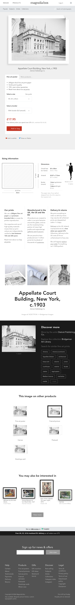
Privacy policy (63, 574)
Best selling (49, 569)
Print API (60, 594)
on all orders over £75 (37, 533)
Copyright (62, 584)
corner (66, 362)
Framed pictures (24, 571)
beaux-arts (46, 362)
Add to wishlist (12, 138)
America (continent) (59, 352)
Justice (45, 371)
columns (56, 362)
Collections (25, 9)
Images (6, 3)
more (54, 381)
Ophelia (61, 502)
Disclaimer (62, 586)
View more (37, 515)
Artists (18, 9)
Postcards (21, 582)
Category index (50, 579)
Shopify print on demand (62, 597)
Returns (7, 582)
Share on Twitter (26, 138)
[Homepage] (37, 3)
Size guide (28, 94)
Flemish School (26, 503)
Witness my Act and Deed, (10, 501)
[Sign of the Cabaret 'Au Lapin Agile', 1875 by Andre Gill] (47, 488)
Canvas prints (23, 574)
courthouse (46, 366)
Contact (7, 569)
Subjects (12, 9)
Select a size (19, 94)
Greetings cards (23, 584)
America (45, 352)
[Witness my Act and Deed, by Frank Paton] (10, 493)
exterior (56, 366)
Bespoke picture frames (21, 597)
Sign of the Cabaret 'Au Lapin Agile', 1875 (47, 500)
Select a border (12, 106)
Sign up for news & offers (37, 547)
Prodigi (68, 594)
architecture (62, 357)
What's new (22, 587)
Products (17, 3)
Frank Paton (7, 503)
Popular (5, 9)
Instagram (48, 582)
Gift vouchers (36, 569)
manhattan (61, 376)
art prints (27, 89)
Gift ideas (35, 571)
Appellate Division (48, 357)
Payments (8, 577)
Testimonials (9, 574)
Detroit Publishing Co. (37, 71)
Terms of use (63, 576)
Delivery (53, 226)
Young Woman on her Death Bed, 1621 (28, 501)
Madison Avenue (48, 376)
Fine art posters (23, 569)
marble (45, 381)
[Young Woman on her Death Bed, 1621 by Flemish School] (28, 493)
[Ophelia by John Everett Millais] (65, 495)
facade (66, 366)
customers (40, 242)
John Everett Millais (65, 503)
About (7, 571)
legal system (55, 371)
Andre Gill (44, 503)
